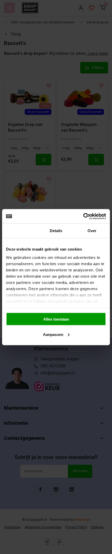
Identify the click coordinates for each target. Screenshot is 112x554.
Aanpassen (53, 334)
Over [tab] (92, 230)
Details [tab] (56, 230)
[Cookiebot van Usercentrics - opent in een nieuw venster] (83, 216)
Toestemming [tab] (20, 230)
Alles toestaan (56, 319)
